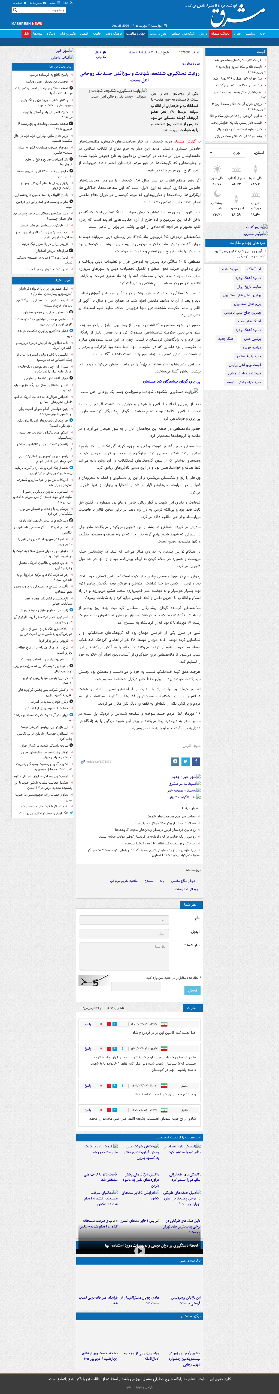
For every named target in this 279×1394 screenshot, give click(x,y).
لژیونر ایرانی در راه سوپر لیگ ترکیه (45, 244)
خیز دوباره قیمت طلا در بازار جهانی (239, 129)
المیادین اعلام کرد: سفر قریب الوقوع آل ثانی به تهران (43, 619)
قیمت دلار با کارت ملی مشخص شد (238, 60)
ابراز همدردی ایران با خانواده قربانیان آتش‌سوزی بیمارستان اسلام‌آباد (45, 291)
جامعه (97, 33)
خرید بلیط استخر (248, 356)
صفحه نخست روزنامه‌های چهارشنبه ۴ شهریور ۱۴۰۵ (100, 1356)
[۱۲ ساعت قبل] (98, 1203)
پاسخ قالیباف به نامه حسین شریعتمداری (41, 195)
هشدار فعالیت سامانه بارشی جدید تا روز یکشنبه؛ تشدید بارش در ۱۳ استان (43, 785)
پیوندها (38, 33)
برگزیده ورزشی (190, 1260)
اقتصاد (84, 33)
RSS (66, 3)
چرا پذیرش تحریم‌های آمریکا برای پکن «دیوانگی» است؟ (44, 423)
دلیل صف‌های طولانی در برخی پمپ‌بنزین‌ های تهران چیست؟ (42, 216)
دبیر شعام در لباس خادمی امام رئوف (43, 520)
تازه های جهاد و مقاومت (247, 243)
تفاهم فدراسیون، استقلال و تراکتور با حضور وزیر (45, 542)
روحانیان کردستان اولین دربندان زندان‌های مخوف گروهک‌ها (155, 829)
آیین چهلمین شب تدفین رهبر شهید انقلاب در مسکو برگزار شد (240, 254)
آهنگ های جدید (249, 321)
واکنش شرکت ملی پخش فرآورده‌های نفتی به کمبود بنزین (141, 1180)
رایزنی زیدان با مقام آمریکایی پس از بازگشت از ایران (46, 186)
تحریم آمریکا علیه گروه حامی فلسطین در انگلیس (43, 530)
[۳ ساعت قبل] (139, 1157)
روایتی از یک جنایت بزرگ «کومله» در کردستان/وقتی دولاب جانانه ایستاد (147, 836)
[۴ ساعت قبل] (98, 1157)
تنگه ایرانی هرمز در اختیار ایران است (43, 813)
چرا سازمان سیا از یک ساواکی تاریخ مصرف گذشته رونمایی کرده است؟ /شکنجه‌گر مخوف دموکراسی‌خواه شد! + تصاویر (143, 853)
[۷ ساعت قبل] (139, 1203)
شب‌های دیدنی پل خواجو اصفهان (45, 312)
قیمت (261, 52)
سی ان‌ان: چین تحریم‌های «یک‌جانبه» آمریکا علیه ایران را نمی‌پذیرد (44, 369)
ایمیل (195, 932)
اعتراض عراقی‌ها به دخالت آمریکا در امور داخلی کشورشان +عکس (43, 399)
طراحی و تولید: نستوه (139, 1387)
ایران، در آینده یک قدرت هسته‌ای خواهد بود (43, 718)
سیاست (250, 33)
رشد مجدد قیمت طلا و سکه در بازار (238, 136)
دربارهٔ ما (18, 3)
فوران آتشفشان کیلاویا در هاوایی (46, 378)
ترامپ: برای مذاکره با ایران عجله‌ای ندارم (41, 776)
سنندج (148, 880)
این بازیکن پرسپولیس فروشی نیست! (186, 1301)
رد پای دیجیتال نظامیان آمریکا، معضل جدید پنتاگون (45, 565)
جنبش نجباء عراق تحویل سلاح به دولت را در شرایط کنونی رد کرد (42, 553)
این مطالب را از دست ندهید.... (178, 1137)
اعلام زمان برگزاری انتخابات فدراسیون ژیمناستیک (45, 435)
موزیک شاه (230, 269)
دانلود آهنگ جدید (248, 278)
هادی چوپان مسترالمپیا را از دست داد (139, 1301)
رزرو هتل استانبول (247, 304)
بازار (26, 33)
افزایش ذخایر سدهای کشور (139, 1221)
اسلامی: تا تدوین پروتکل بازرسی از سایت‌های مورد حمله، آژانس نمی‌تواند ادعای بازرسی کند (42, 497)
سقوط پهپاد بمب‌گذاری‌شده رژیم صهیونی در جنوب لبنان (42, 668)
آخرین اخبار (63, 280)
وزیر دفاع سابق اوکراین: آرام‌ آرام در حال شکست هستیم (43, 138)
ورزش (203, 33)
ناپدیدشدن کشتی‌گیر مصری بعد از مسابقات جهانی (47, 601)
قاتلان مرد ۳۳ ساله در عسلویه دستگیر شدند (44, 260)
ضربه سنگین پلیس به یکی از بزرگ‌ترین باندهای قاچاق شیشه (44, 303)
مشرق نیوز (227, 13)
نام (197, 918)
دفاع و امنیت (158, 33)
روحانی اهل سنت (186, 889)
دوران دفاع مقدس (183, 880)
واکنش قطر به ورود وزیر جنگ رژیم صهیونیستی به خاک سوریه (46, 103)
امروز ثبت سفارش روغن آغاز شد (46, 269)
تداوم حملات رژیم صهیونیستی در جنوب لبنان (43, 797)
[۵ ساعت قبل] (181, 1335)
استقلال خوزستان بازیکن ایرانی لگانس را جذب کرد (43, 736)
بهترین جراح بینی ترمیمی (242, 313)
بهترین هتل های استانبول (242, 295)
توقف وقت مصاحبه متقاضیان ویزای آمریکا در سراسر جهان (46, 755)
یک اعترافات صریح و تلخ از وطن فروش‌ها (48, 162)
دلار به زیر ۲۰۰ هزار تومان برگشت (239, 85)
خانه (262, 33)
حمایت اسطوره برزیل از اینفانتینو (46, 708)
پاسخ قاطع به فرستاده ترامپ (49, 74)
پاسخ (87, 1024)
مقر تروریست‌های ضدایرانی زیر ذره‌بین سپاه (44, 204)
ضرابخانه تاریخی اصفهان (52, 250)
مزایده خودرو (252, 347)
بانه (162, 880)
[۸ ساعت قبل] (98, 1280)
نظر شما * (191, 945)
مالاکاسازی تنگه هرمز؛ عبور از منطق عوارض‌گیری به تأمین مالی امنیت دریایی (46, 631)
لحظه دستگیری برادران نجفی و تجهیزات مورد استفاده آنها (151, 1245)
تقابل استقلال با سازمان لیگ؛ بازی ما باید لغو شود (42, 388)
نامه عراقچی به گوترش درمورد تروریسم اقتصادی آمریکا (44, 345)
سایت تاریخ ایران (249, 287)
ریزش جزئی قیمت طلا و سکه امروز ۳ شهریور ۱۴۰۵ (239, 106)
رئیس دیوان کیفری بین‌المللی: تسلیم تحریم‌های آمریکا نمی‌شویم (45, 459)
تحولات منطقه (220, 33)
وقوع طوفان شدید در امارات (49, 701)
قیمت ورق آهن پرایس (245, 365)
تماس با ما (36, 3)
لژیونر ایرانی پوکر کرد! (53, 640)
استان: (259, 153)
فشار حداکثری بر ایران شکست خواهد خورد (44, 333)
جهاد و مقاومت (135, 33)
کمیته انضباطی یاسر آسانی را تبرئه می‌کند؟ (47, 115)
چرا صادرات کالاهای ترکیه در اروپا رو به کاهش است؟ (44, 577)
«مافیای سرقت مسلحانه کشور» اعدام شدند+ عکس (45, 150)
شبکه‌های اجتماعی (183, 33)
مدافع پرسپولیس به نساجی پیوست (44, 659)
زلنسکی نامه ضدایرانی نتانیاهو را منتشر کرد (185, 1177)
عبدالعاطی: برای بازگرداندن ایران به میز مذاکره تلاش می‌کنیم (44, 235)
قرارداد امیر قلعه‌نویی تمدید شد (98, 1301)
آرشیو (53, 3)
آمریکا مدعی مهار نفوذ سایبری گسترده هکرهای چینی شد (44, 482)
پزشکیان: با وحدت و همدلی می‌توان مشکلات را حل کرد (46, 511)
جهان (237, 33)
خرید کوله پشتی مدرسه (244, 382)
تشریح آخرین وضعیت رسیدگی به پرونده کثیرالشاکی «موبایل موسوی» (43, 767)
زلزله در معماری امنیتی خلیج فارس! (44, 610)
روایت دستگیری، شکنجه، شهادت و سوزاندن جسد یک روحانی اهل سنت (140, 76)
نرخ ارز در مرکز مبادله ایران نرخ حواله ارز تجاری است (43, 650)
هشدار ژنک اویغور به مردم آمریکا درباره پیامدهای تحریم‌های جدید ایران (43, 470)
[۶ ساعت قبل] (181, 1203)
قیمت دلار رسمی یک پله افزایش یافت (236, 122)
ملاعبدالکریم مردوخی (124, 880)
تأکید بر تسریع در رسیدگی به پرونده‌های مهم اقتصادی (43, 589)
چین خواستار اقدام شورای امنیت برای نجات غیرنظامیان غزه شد (45, 411)
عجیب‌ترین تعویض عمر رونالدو (47, 81)
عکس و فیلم (68, 33)
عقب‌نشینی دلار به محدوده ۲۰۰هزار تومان (239, 95)
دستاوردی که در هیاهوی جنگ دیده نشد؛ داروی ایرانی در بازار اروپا (42, 322)
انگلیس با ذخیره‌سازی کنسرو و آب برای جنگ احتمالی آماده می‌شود (44, 357)
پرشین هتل (252, 339)
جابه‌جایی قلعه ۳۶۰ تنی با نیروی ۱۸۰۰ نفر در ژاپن (44, 174)
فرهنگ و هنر (113, 33)
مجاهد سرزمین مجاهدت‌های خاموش (171, 816)
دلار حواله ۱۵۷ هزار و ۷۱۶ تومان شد (237, 78)
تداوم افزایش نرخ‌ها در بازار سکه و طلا (236, 116)
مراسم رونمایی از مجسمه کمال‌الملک (141, 1356)
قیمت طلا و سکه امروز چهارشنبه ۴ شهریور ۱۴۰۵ (241, 69)
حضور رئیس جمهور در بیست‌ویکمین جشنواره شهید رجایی (185, 1359)
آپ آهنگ (254, 269)
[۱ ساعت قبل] (181, 1157)
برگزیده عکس (191, 1316)
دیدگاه (51, 33)
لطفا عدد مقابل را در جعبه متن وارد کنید (173, 977)
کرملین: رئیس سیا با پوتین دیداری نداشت (47, 680)
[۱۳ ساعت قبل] (98, 1335)
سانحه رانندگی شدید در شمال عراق (44, 745)
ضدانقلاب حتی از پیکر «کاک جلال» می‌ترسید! (165, 823)
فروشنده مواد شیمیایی (244, 373)
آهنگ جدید (226, 339)
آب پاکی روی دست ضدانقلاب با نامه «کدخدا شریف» (160, 843)
